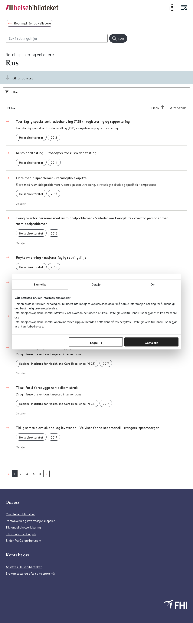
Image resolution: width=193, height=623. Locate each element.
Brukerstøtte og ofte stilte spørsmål (30, 573)
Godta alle (151, 342)
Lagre (94, 342)
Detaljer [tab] (96, 284)
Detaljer (21, 203)
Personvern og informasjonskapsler (30, 521)
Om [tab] (153, 284)
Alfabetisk (178, 107)
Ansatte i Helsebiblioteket (24, 567)
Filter (15, 92)
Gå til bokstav (22, 78)
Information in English (21, 534)
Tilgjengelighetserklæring (23, 527)
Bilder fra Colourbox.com (23, 540)
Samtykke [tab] (40, 284)
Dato (155, 107)
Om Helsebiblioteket (20, 514)
